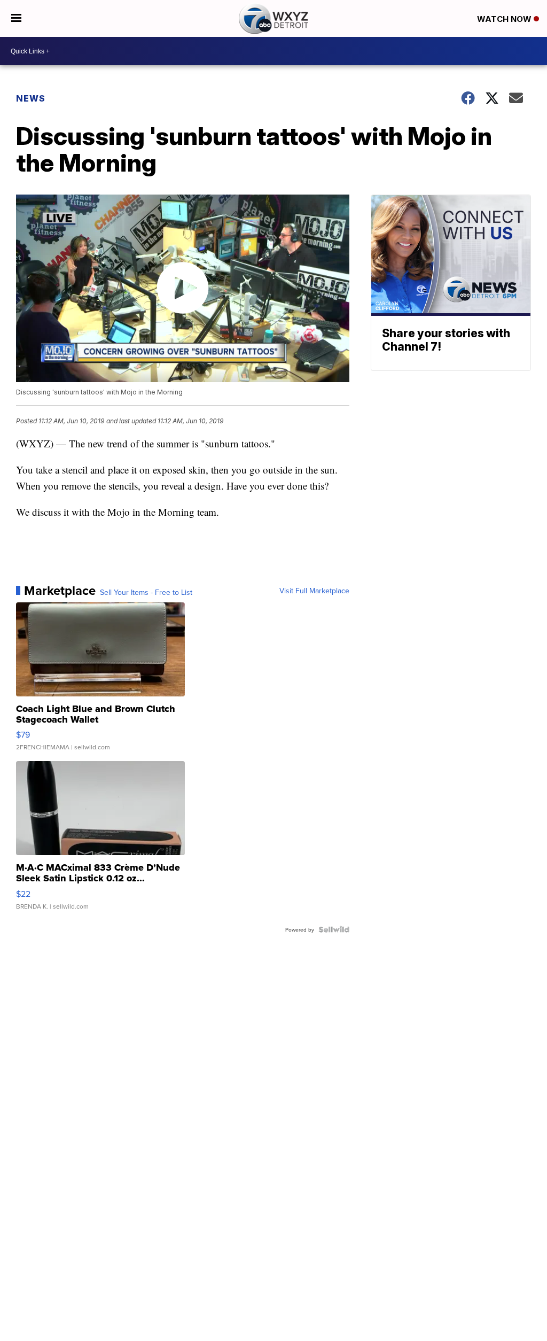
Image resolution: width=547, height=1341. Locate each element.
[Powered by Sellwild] (333, 929)
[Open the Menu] (16, 18)
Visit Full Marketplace (314, 590)
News (30, 98)
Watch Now (505, 19)
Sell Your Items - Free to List (146, 592)
